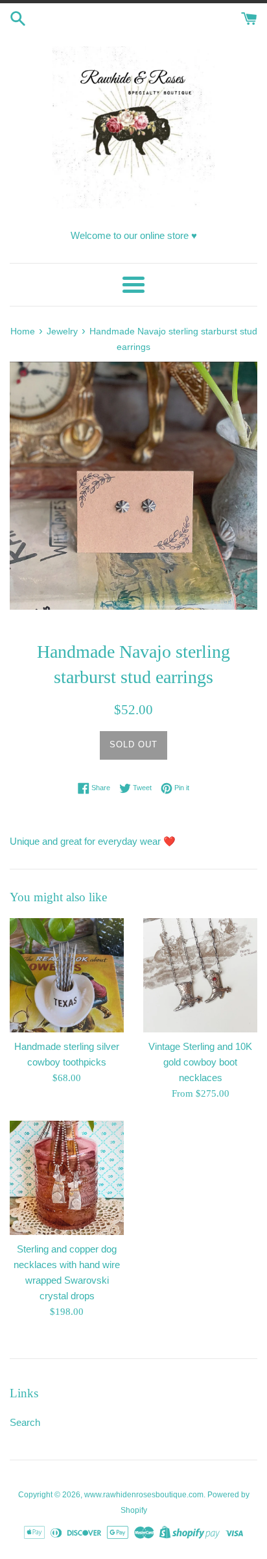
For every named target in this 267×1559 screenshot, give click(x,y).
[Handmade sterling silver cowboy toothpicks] (67, 975)
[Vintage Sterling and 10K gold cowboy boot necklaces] (200, 975)
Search (25, 1422)
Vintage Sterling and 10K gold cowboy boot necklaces (200, 1062)
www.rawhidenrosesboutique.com (143, 1494)
